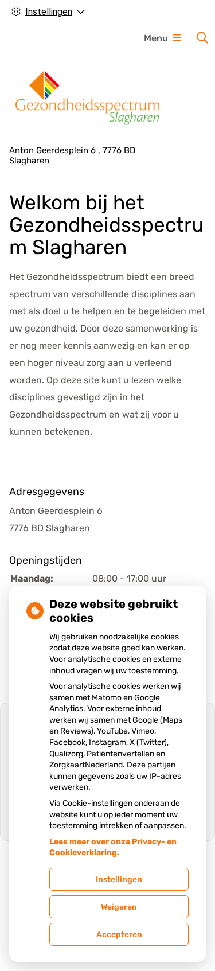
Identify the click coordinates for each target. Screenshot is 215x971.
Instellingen (119, 879)
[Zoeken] (202, 37)
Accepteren (119, 934)
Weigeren (119, 907)
